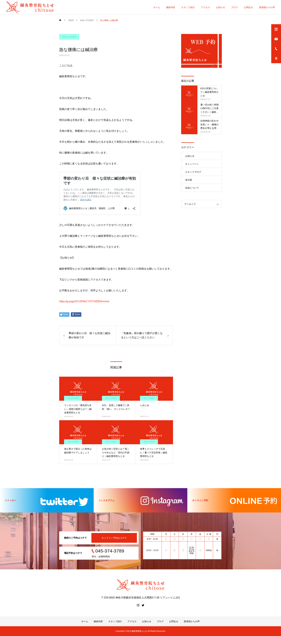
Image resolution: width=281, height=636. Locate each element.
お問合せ (248, 7)
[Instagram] (138, 605)
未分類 (188, 180)
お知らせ (220, 7)
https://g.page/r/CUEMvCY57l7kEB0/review (84, 301)
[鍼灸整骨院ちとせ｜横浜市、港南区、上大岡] (30, 7)
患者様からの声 (267, 7)
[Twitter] (143, 605)
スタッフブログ (69, 37)
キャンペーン (192, 164)
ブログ (234, 7)
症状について (192, 188)
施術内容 (170, 7)
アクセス (205, 7)
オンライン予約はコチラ (114, 538)
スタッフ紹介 (188, 7)
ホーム (156, 7)
